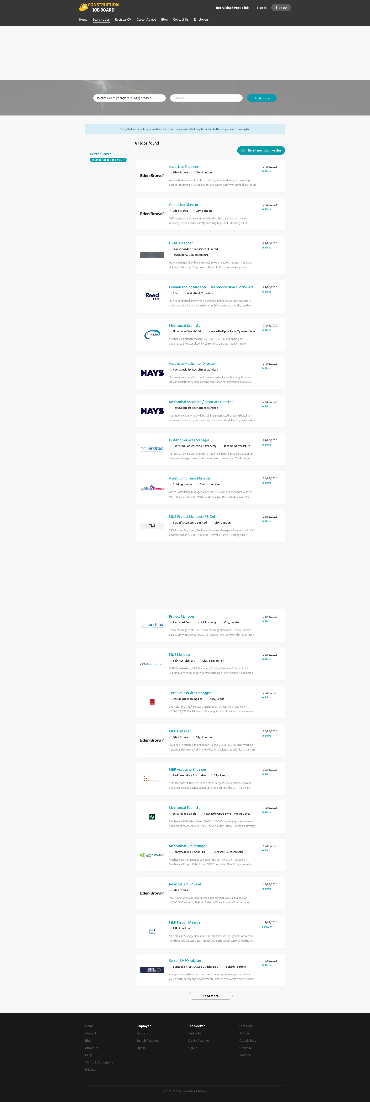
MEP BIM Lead (180, 731)
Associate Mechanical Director (192, 363)
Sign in (261, 7)
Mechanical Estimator (185, 325)
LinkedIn (245, 1048)
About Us (91, 1048)
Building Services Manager (189, 440)
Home (89, 1026)
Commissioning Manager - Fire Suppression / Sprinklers (211, 287)
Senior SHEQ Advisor (185, 960)
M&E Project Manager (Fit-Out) (193, 516)
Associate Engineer (183, 166)
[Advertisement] (185, 53)
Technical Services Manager (190, 693)
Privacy (90, 1069)
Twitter (244, 1033)
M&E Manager (180, 654)
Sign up (281, 7)
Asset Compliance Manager (190, 478)
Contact (90, 1033)
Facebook (246, 1026)
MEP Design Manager (185, 922)
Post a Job (143, 1033)
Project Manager (181, 616)
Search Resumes (147, 1040)
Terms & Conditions (99, 1062)
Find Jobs (262, 98)
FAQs (88, 1055)
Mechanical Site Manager (188, 846)
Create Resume (198, 1040)
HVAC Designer (181, 243)
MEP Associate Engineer (187, 769)
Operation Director (183, 205)
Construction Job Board (193, 1091)
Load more (211, 996)
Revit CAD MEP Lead (185, 884)
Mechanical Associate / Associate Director (201, 402)
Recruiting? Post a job (232, 7)
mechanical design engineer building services (109, 160)
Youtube (245, 1055)
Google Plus (247, 1040)
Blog (88, 1040)
